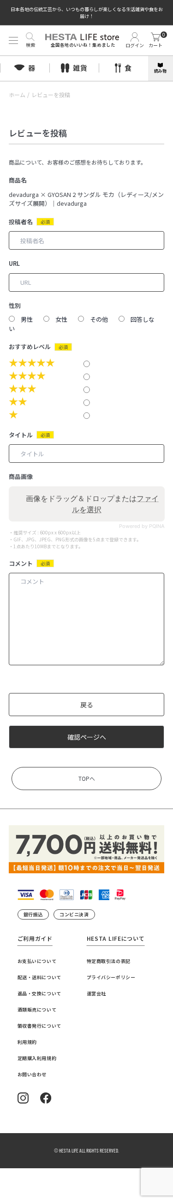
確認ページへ (86, 737)
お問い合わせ (32, 1074)
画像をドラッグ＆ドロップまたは (92, 504)
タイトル (21, 434)
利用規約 (27, 1041)
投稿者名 (21, 221)
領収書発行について (39, 1025)
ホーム (17, 94)
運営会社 (96, 993)
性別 (15, 305)
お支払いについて (37, 960)
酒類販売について (37, 1009)
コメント (21, 563)
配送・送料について (39, 977)
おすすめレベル (30, 346)
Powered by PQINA (141, 526)
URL (14, 263)
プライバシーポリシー (111, 977)
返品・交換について (39, 993)
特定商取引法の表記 (109, 960)
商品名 (18, 180)
